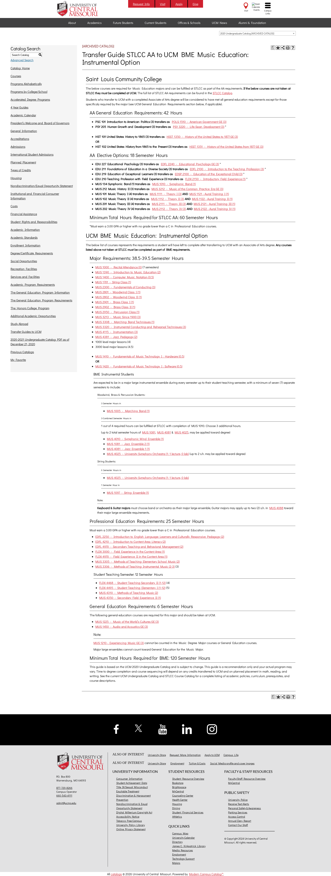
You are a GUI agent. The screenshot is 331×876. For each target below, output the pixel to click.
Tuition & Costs (197, 763)
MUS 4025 (181, 432)
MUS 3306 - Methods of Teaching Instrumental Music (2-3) (135, 566)
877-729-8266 (64, 788)
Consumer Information (129, 778)
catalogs (116, 874)
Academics (94, 23)
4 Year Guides (19, 107)
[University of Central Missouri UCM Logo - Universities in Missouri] (81, 8)
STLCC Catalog (222, 93)
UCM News (219, 23)
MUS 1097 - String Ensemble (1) (128, 493)
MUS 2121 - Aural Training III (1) (214, 204)
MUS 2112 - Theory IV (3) (169, 209)
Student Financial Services (187, 812)
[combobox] (257, 33)
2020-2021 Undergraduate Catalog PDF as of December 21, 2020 (40, 341)
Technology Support (183, 858)
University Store (157, 755)
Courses (16, 76)
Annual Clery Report (239, 821)
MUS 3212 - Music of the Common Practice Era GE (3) (187, 189)
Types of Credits (21, 170)
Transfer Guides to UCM (26, 332)
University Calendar (183, 837)
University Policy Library (130, 825)
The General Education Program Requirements (41, 300)
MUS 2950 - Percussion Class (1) (117, 312)
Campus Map (180, 833)
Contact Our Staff (238, 825)
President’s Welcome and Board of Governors (40, 123)
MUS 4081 (164, 432)
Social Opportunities (24, 261)
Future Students (123, 23)
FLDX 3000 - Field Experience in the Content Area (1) (130, 551)
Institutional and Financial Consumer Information (35, 196)
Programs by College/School (29, 92)
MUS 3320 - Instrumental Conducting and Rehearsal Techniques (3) (140, 327)
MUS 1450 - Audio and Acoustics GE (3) (121, 627)
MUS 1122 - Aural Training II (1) (212, 199)
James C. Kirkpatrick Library (189, 846)
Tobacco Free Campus (129, 821)
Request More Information (185, 755)
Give (195, 4)
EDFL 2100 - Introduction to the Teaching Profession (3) (227, 169)
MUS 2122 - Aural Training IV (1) (214, 209)
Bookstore (177, 783)
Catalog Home (20, 68)
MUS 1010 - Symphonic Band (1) (174, 184)
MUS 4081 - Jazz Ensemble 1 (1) (128, 449)
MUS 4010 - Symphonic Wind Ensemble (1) (135, 439)
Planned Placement (23, 162)
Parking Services (237, 812)
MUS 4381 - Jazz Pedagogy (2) (116, 337)
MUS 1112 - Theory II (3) (167, 199)
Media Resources (182, 850)
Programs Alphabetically (26, 84)
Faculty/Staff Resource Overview (246, 778)
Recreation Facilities (24, 269)
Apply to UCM (212, 755)
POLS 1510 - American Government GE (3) (199, 122)
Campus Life (231, 755)
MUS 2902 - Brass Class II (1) (115, 307)
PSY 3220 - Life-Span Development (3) (198, 127)
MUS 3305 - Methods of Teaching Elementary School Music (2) (137, 561)
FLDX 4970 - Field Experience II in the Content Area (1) (131, 556)
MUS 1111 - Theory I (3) (166, 194)
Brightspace (179, 787)
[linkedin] (187, 729)
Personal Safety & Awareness (244, 808)
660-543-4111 (64, 795)
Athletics (177, 816)
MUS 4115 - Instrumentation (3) (116, 332)
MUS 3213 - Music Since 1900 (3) (118, 317)
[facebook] (116, 729)
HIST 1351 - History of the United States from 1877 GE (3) (226, 147)
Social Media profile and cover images (232, 763)
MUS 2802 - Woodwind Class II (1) (118, 297)
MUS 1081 (148, 432)
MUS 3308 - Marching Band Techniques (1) (124, 322)
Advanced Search (22, 60)
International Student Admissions (32, 154)
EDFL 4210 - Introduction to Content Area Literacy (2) (130, 542)
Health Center (180, 800)
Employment (177, 763)
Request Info (141, 4)
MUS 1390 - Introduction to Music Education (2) (128, 272)
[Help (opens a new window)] (293, 48)
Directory (177, 842)
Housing (16, 178)
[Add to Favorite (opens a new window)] (278, 48)
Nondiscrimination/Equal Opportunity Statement (42, 186)
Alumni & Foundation (252, 23)
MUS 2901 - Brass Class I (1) (114, 302)
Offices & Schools (189, 23)
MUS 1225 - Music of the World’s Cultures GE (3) (127, 622)
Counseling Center (182, 795)
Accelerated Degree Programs (30, 99)
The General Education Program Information (40, 292)
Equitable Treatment (127, 791)
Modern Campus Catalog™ (206, 874)
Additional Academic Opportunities (33, 316)
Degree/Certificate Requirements (32, 253)
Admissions (18, 147)
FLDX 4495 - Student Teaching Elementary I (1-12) (132, 588)
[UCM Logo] (81, 761)
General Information (24, 131)
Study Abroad (19, 324)
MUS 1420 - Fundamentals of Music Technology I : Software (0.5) (138, 366)
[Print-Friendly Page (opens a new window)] (288, 48)
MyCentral (178, 791)
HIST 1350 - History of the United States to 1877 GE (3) (202, 137)
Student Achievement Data (131, 783)
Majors (176, 863)
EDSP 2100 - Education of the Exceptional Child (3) (209, 174)
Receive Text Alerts (238, 804)
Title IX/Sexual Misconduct (132, 787)
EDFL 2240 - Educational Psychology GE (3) (190, 164)
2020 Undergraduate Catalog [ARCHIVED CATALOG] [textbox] (247, 33)
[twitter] (138, 728)
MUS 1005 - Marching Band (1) (128, 411)
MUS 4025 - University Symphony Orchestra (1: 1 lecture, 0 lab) (148, 454)
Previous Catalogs (22, 352)
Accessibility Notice (127, 816)
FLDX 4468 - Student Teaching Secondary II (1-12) (132, 583)
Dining (176, 808)
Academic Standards (24, 237)
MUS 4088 (276, 508)
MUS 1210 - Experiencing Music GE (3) (118, 643)
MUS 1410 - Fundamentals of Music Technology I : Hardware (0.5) (139, 356)
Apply (179, 4)
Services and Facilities (25, 277)
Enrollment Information (25, 245)
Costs (14, 206)
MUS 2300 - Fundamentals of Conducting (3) (125, 287)
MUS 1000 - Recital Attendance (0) (118, 267)
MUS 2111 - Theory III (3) (169, 204)
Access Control (236, 816)
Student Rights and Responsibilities (34, 222)
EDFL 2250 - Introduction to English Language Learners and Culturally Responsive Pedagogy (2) (159, 537)
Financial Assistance (24, 214)
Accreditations (20, 139)
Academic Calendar (23, 115)
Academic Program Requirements (33, 284)
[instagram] (212, 729)
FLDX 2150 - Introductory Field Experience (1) (215, 179)
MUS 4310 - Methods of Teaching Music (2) (128, 593)
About (72, 23)
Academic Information (25, 230)
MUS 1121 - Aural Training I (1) (209, 194)
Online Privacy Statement (131, 829)
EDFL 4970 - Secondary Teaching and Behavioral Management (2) (139, 547)
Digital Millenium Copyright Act (134, 812)
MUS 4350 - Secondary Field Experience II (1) (130, 598)
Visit (162, 4)
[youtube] (162, 729)
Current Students (155, 23)
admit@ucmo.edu (66, 803)
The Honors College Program (30, 308)
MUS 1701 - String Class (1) (113, 282)
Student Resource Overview (188, 778)
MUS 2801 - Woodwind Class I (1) (117, 292)
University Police (237, 800)
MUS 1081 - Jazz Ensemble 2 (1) (128, 444)
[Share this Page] (283, 48)
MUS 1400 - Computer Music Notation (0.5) (124, 277)
